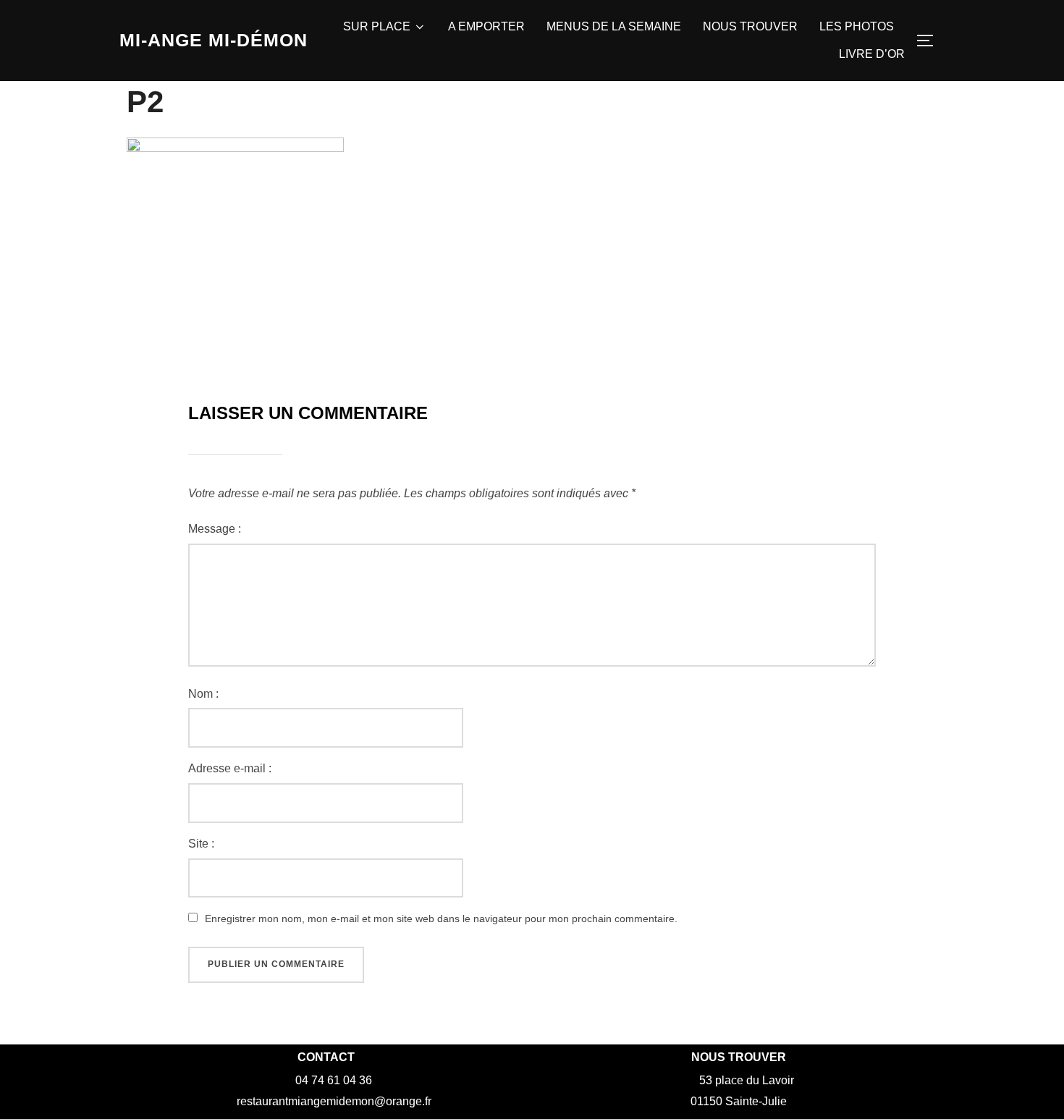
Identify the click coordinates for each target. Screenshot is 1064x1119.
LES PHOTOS (856, 26)
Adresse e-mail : (229, 768)
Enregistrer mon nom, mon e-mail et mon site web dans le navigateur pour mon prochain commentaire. (441, 918)
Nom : (203, 694)
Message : (214, 529)
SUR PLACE (376, 26)
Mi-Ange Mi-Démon (213, 40)
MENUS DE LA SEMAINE (613, 26)
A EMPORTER (486, 26)
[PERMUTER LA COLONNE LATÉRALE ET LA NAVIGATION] (930, 40)
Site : (201, 843)
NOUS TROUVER (750, 26)
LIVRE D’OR (872, 54)
